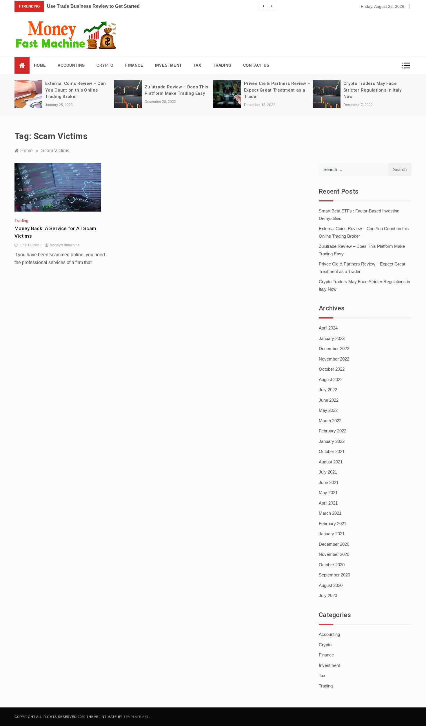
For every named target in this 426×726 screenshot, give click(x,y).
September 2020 (334, 574)
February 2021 (332, 523)
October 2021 (332, 451)
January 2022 (332, 441)
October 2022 (332, 369)
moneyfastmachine (65, 245)
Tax (197, 65)
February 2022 (332, 430)
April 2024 (328, 327)
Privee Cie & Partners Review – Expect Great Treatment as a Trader (277, 90)
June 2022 (328, 400)
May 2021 (328, 492)
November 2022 (334, 358)
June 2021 (328, 482)
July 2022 (328, 389)
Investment (168, 65)
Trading (222, 65)
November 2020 (334, 554)
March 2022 (330, 420)
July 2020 (328, 595)
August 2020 (331, 585)
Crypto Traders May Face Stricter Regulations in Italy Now (372, 90)
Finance (134, 65)
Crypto (105, 65)
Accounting (71, 65)
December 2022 (334, 348)
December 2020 (334, 544)
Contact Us (256, 65)
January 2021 (332, 533)
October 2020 (332, 564)
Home (40, 65)
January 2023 (332, 338)
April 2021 (328, 503)
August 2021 (331, 461)
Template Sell (137, 716)
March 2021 (330, 513)
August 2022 (331, 379)
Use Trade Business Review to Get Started (93, 6)
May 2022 (328, 410)
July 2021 (328, 472)
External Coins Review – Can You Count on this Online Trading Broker (75, 90)
